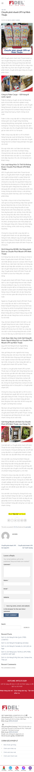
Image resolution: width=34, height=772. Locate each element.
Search (3, 624)
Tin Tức (3, 9)
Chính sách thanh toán (10, 756)
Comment (7, 564)
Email (6, 589)
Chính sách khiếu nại (10, 748)
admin (18, 20)
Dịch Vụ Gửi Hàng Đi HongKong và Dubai (14, 643)
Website (6, 597)
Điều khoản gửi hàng (10, 745)
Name (6, 580)
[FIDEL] (17, 3)
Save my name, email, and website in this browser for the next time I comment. (17, 608)
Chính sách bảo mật (10, 752)
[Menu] (2, 3)
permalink (28, 527)
